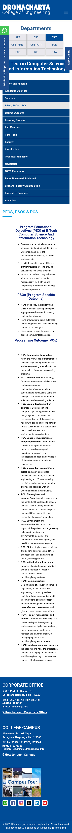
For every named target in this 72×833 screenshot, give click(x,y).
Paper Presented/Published (20, 178)
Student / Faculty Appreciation (22, 185)
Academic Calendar (16, 90)
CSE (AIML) (17, 44)
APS (17, 37)
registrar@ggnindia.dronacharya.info (24, 749)
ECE (54, 44)
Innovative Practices (16, 193)
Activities (10, 200)
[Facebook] (5, 802)
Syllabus (10, 98)
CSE (36, 37)
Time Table (11, 134)
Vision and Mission (16, 83)
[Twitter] (29, 802)
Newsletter (11, 163)
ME (36, 52)
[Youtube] (45, 802)
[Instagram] (21, 802)
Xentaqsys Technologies (53, 827)
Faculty (9, 142)
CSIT (54, 37)
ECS (17, 52)
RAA (54, 52)
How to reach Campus (19, 754)
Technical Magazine (16, 156)
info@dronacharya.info (15, 706)
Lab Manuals (12, 127)
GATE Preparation (15, 171)
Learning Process (15, 120)
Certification (12, 149)
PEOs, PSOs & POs (15, 105)
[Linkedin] (37, 802)
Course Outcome (14, 112)
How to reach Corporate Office (25, 712)
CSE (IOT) (36, 44)
